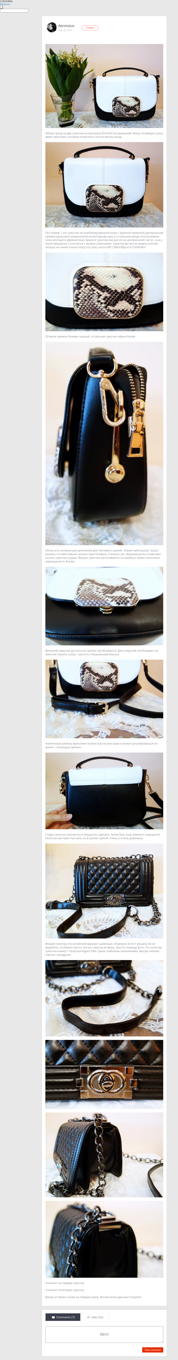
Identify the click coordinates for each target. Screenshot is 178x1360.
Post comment (153, 1350)
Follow (90, 27)
